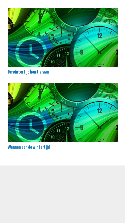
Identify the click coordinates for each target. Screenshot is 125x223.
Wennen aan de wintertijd (29, 147)
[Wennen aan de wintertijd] (63, 112)
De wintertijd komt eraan (28, 72)
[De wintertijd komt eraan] (63, 37)
